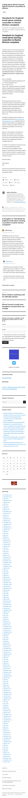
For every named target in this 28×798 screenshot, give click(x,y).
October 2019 (6, 564)
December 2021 (7, 522)
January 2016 (6, 646)
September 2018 (7, 588)
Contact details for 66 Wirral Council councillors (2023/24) (11, 781)
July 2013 (5, 701)
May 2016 (5, 639)
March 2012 (6, 730)
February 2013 (7, 710)
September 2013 (7, 698)
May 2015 (5, 661)
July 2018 (5, 592)
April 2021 (6, 537)
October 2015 (6, 652)
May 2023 (5, 506)
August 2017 (6, 612)
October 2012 (6, 718)
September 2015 (7, 654)
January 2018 (6, 602)
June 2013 (5, 703)
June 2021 (5, 533)
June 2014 (5, 681)
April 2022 (6, 517)
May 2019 (5, 573)
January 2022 (6, 520)
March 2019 (6, 577)
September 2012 (7, 719)
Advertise (4, 768)
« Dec (6, 474)
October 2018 (6, 586)
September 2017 (7, 610)
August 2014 (6, 677)
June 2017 (5, 615)
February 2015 (7, 666)
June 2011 (5, 747)
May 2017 (5, 617)
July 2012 (5, 723)
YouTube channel (6, 777)
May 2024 (6, 498)
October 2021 (6, 526)
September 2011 (7, 741)
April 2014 (6, 685)
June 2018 (5, 593)
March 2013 (6, 708)
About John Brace (6, 788)
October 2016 (6, 630)
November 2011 (7, 738)
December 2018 (7, 582)
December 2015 (7, 648)
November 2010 (7, 760)
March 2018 (6, 599)
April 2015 (6, 663)
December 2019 (7, 560)
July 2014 (5, 679)
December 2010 (7, 758)
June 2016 (6, 637)
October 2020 (6, 544)
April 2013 (6, 707)
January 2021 (6, 542)
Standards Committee (10, 208)
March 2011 (6, 752)
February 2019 (7, 579)
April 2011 (5, 751)
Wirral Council (18, 208)
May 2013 (5, 705)
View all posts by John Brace (20, 202)
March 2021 (6, 539)
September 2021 (7, 528)
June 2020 (6, 549)
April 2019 (6, 575)
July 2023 (5, 504)
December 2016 (7, 626)
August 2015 (6, 655)
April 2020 (6, 553)
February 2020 (7, 557)
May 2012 (5, 727)
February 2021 (7, 540)
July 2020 (5, 548)
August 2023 (6, 502)
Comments (5, 774)
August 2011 (6, 743)
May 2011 (5, 749)
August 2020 (6, 546)
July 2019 (5, 570)
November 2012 (7, 716)
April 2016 (6, 641)
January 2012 (6, 734)
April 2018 (6, 597)
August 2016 (6, 634)
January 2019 (6, 581)
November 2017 (7, 606)
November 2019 (7, 562)
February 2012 (7, 732)
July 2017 (5, 613)
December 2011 (7, 736)
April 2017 (6, 619)
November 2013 (7, 694)
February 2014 (7, 688)
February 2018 (7, 601)
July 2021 (5, 531)
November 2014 (7, 672)
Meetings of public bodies (9, 771)
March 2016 (6, 643)
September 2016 (7, 632)
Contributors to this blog (8, 785)
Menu (4, 12)
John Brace (6, 207)
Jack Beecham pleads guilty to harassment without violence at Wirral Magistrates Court (14, 438)
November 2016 (7, 628)
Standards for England (19, 211)
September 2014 (7, 676)
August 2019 (6, 568)
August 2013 (6, 699)
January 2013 (6, 712)
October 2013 (6, 696)
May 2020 (6, 551)
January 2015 (6, 668)
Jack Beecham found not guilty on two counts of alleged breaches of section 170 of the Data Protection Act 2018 (14, 444)
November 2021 (7, 524)
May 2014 (5, 683)
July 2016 (5, 635)
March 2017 (6, 621)
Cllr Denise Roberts (10, 210)
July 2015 (5, 657)
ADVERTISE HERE (6, 378)
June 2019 (6, 571)
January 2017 (6, 624)
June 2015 (5, 659)
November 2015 (7, 650)
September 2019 (7, 566)
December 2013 (7, 692)
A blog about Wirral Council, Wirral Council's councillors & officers (13, 6)
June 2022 (6, 515)
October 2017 (6, 608)
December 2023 (7, 500)
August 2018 (6, 590)
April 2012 (6, 729)
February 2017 (7, 623)
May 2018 (5, 595)
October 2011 (6, 740)
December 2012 (7, 714)
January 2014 (6, 690)
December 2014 (7, 670)
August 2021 (6, 529)
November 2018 (7, 584)
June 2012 (5, 725)
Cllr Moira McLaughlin (19, 210)
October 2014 (6, 674)
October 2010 (6, 761)
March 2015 (6, 665)
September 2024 (7, 496)
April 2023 (6, 507)
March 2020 (6, 555)
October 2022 (6, 513)
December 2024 (7, 495)
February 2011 (7, 754)
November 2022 (7, 511)
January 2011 (6, 756)
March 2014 (6, 687)
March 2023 (6, 509)
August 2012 (6, 721)
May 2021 (5, 535)
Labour (20, 207)
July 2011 (5, 745)
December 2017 (7, 604)
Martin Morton (11, 211)
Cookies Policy (10, 794)
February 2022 (7, 518)
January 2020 (6, 559)
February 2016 (7, 645)
